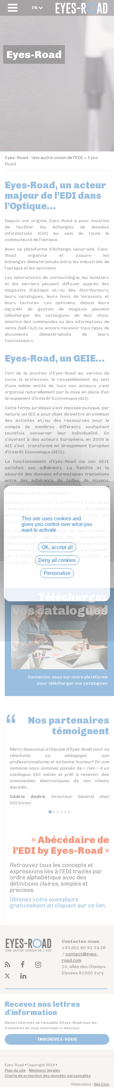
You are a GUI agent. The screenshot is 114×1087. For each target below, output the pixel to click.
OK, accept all (57, 547)
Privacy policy (57, 584)
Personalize (57, 573)
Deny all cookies (57, 560)
